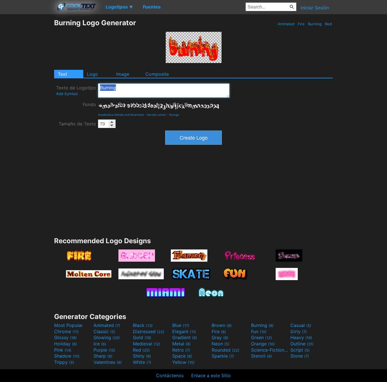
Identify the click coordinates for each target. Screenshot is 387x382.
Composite (157, 74)
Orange (263, 344)
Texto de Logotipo (76, 90)
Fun (259, 331)
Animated (286, 24)
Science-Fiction (270, 350)
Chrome (66, 331)
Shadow (67, 356)
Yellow (183, 362)
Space (182, 356)
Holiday (65, 344)
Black (143, 325)
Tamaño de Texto (77, 124)
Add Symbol (67, 93)
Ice (99, 344)
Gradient (184, 337)
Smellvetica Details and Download (121, 114)
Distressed (148, 331)
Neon (220, 344)
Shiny (142, 356)
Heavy (301, 337)
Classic (104, 331)
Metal (181, 344)
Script (300, 350)
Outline (302, 344)
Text (62, 74)
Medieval (146, 344)
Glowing (106, 337)
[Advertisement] (27, 103)
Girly (298, 331)
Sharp (102, 356)
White (142, 362)
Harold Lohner (156, 114)
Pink (62, 350)
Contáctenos (170, 375)
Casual (300, 325)
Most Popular (68, 325)
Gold (142, 337)
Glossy (65, 337)
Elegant (184, 331)
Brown (222, 325)
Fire (301, 24)
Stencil (261, 356)
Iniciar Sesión (315, 8)
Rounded (225, 350)
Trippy (64, 362)
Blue (180, 325)
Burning (315, 24)
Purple (104, 350)
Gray (220, 337)
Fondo (89, 104)
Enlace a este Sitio (211, 375)
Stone (299, 356)
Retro (181, 350)
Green (261, 337)
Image (122, 74)
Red (328, 24)
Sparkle (223, 356)
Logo (92, 74)
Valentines (107, 362)
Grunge (174, 114)
